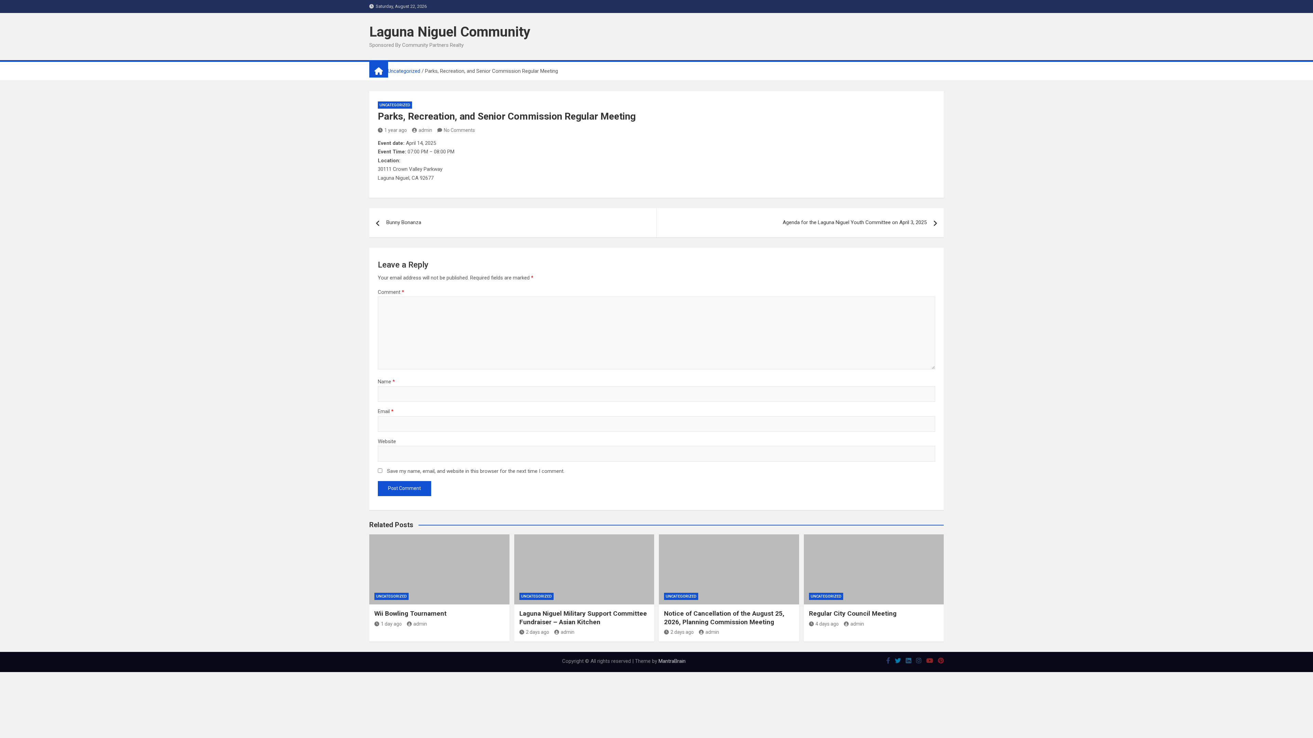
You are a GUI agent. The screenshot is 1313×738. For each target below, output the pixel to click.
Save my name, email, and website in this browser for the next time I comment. (476, 471)
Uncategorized (395, 105)
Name (386, 382)
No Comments (459, 130)
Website (387, 441)
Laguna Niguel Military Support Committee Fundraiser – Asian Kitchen (583, 618)
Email (386, 411)
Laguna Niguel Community (449, 32)
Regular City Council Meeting (853, 613)
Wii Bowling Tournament (410, 613)
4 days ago (827, 624)
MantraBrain (672, 661)
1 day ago (391, 624)
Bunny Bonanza (403, 222)
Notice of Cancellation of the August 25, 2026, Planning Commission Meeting (724, 618)
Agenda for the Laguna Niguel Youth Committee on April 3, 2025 (855, 222)
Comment (391, 292)
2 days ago (537, 632)
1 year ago (395, 130)
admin (425, 130)
